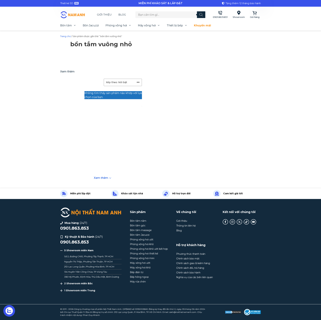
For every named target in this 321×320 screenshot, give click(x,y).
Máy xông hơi (147, 25)
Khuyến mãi (202, 25)
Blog (122, 14)
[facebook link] (225, 222)
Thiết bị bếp (175, 25)
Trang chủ (65, 36)
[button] (91, 250)
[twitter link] (239, 222)
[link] (93, 3)
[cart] (255, 15)
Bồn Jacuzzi (91, 25)
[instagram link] (232, 222)
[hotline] (220, 15)
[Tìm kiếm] (201, 14)
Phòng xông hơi (116, 25)
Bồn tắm (66, 25)
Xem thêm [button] (67, 71)
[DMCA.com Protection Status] (233, 312)
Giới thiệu (104, 14)
